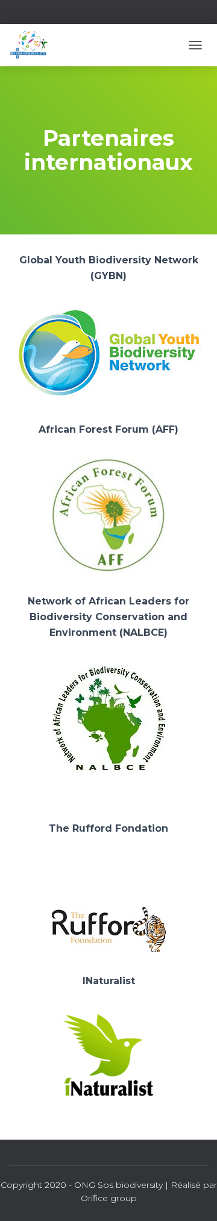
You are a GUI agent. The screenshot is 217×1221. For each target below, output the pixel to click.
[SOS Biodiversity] (33, 45)
